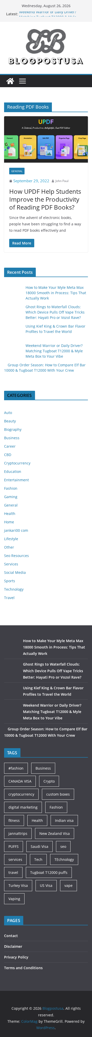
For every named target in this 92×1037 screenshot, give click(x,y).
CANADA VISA (19, 781)
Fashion (10, 488)
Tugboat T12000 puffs (48, 872)
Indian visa (64, 820)
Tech (38, 859)
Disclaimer (13, 946)
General (16, 171)
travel (13, 872)
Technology (14, 589)
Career (10, 446)
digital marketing (23, 807)
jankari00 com (16, 530)
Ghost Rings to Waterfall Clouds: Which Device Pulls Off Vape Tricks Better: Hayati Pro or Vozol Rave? (55, 312)
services (15, 859)
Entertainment (16, 479)
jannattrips (17, 833)
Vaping (14, 898)
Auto (8, 412)
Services (11, 564)
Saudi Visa (39, 846)
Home (9, 522)
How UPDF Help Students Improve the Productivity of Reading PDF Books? (45, 199)
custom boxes (58, 794)
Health (9, 513)
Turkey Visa (18, 885)
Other (9, 547)
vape (68, 885)
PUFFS (13, 846)
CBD (7, 454)
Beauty (10, 421)
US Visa (46, 885)
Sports (9, 580)
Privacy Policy (16, 957)
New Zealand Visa (54, 833)
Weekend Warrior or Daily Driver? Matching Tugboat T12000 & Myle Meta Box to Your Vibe (54, 351)
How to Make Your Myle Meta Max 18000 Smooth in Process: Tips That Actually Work (56, 293)
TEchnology (64, 859)
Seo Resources (16, 555)
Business (11, 437)
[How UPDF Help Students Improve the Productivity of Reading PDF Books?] (46, 139)
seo (63, 846)
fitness (14, 820)
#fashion (16, 768)
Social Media (15, 572)
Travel (9, 597)
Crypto (49, 781)
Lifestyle (11, 538)
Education (12, 471)
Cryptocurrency (17, 463)
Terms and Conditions (23, 967)
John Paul (61, 181)
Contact (11, 935)
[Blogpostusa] (10, 81)
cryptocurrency (21, 794)
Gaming (10, 496)
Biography (12, 429)
